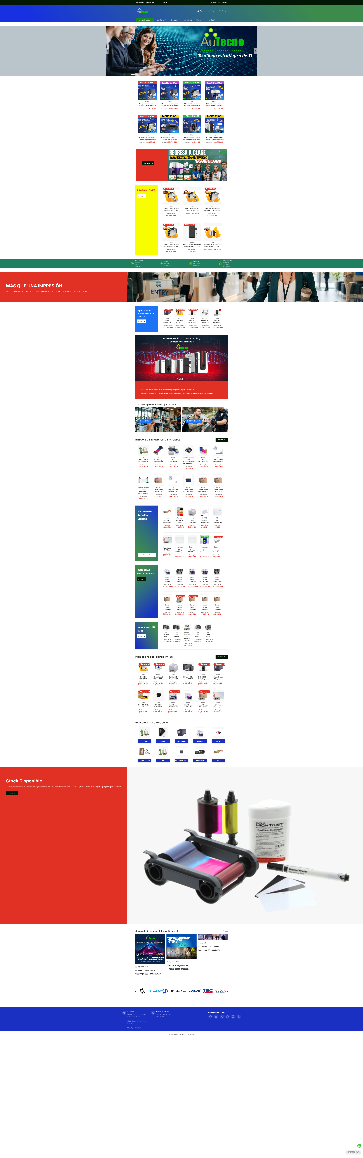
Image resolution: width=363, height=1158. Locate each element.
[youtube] (216, 1017)
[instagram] (227, 1017)
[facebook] (210, 1017)
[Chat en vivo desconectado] (353, 1152)
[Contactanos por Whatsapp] (359, 1146)
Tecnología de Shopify (190, 1034)
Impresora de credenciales (178, 1034)
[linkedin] (233, 1017)
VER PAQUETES (148, 163)
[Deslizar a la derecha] (255, 51)
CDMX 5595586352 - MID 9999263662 (217, 2)
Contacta (12, 793)
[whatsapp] (239, 1017)
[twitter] (222, 1017)
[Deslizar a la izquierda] (107, 51)
